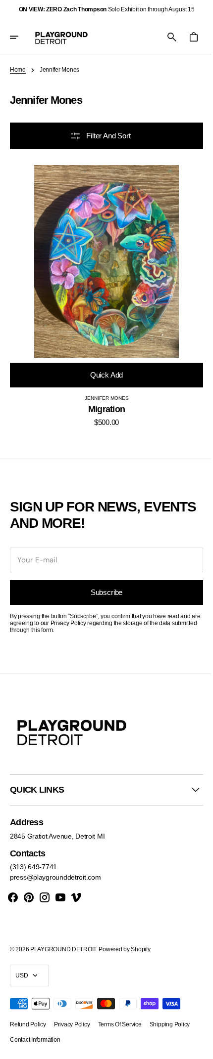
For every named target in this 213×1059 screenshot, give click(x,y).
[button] (21, 37)
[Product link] (103, 292)
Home (18, 69)
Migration (102, 402)
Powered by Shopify (124, 949)
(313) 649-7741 (33, 867)
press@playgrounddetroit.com (55, 877)
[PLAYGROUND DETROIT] (61, 37)
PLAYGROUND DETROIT (63, 949)
